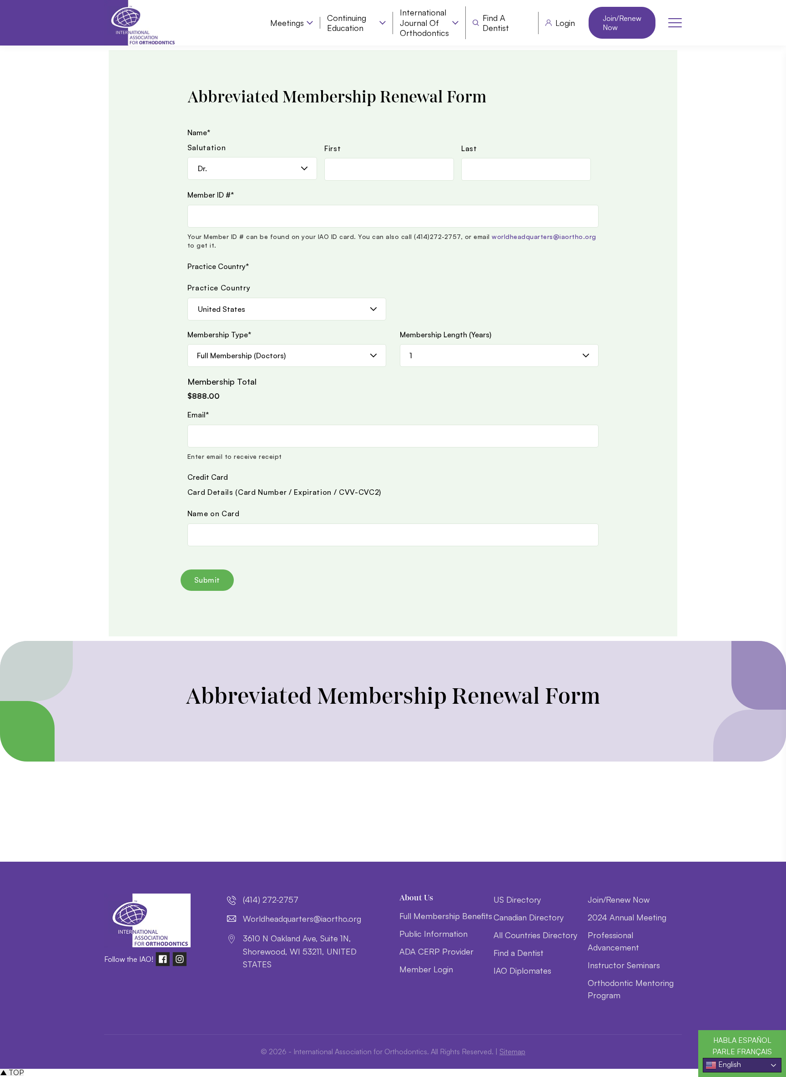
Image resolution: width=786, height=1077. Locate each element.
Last (469, 148)
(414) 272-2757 (270, 899)
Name (198, 132)
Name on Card (213, 513)
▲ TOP (12, 1072)
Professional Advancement (613, 941)
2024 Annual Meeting (627, 917)
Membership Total (222, 381)
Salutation (206, 147)
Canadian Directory (529, 917)
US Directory (517, 899)
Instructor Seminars (624, 965)
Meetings (287, 23)
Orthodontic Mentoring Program (631, 989)
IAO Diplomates (522, 970)
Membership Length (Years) (445, 334)
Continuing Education (346, 23)
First (332, 148)
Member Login (426, 969)
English (728, 1064)
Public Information (433, 934)
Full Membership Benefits (445, 916)
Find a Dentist (496, 23)
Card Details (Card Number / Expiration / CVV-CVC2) (284, 492)
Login (565, 23)
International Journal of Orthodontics (424, 22)
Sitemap (512, 1051)
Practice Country (218, 266)
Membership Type (219, 334)
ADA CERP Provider (436, 951)
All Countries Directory (535, 935)
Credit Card (207, 477)
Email (198, 414)
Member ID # (210, 194)
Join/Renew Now (622, 23)
